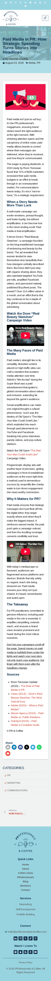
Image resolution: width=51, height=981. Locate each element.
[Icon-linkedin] (6, 2)
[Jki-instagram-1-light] (11, 2)
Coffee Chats (25, 873)
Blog (25, 881)
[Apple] (35, 2)
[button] (7, 747)
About (25, 869)
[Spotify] (30, 2)
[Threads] (25, 2)
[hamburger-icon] (45, 18)
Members (25, 886)
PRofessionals (25, 877)
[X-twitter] (16, 2)
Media (32, 62)
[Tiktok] (20, 2)
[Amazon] (45, 2)
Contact (25, 890)
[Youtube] (25, 6)
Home (25, 864)
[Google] (40, 2)
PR (38, 62)
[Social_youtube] (36, 952)
